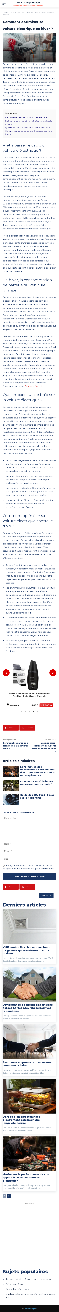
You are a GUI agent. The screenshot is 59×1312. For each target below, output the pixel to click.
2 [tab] (25, 711)
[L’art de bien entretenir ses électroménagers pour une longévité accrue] (29, 1096)
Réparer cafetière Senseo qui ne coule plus (28, 1279)
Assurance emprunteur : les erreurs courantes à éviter (27, 1064)
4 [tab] (33, 711)
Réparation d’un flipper (18, 1289)
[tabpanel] (29, 683)
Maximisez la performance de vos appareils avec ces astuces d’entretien (26, 1177)
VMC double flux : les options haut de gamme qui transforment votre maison (26, 950)
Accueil (5, 12)
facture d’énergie (34, 386)
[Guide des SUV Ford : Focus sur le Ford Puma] (11, 799)
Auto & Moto (15, 12)
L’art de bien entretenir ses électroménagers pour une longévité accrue (21, 1120)
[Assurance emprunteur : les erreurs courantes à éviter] (29, 1041)
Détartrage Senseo (15, 1284)
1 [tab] (21, 711)
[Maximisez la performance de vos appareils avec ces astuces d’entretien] (29, 1153)
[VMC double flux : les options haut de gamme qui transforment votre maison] (29, 926)
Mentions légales (30, 1308)
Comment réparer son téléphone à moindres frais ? (15, 746)
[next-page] (9, 1196)
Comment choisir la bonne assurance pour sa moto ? (36, 783)
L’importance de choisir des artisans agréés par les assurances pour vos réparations (28, 1008)
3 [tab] (29, 711)
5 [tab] (37, 711)
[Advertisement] (29, 1234)
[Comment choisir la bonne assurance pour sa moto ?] (11, 785)
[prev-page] (4, 1196)
